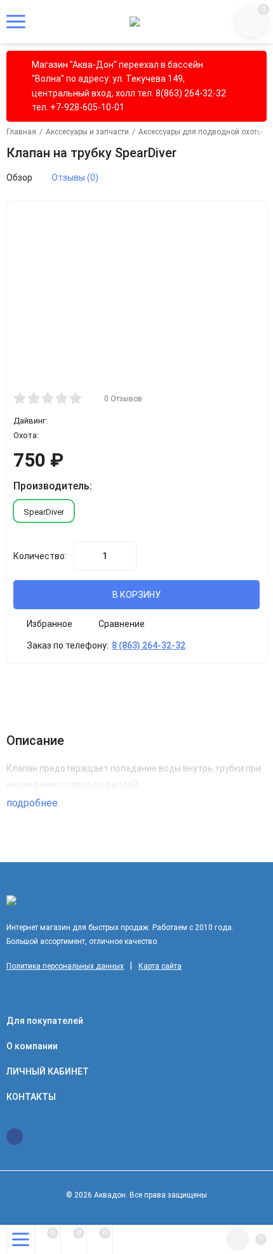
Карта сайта (160, 966)
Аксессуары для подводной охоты (200, 132)
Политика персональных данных (65, 966)
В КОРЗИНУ (136, 595)
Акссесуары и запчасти (87, 132)
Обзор (19, 177)
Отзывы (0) (74, 177)
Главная (21, 132)
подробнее (33, 803)
